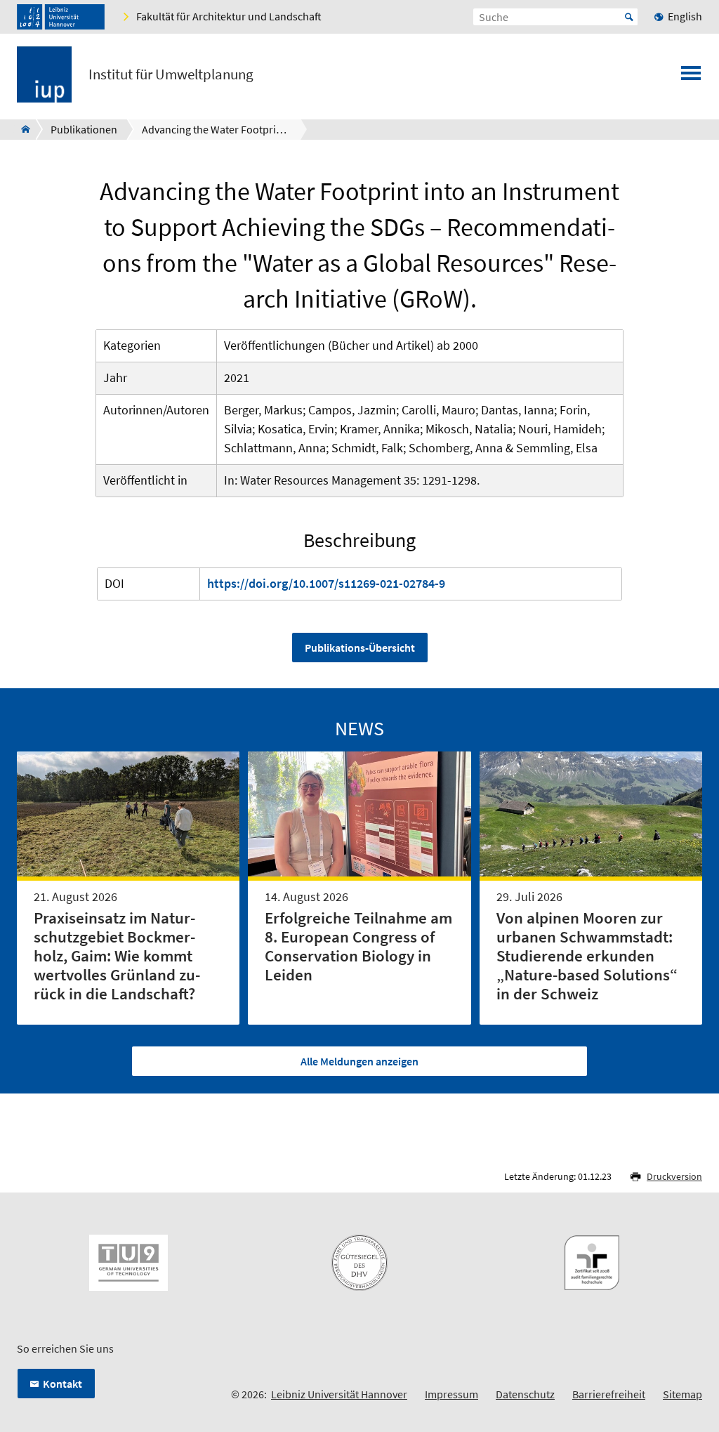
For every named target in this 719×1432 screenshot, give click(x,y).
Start (629, 16)
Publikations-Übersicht (360, 648)
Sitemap (682, 1394)
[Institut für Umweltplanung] (21, 129)
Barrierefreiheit (608, 1394)
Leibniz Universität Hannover (339, 1394)
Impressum (451, 1394)
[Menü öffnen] (691, 77)
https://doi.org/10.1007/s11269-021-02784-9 (326, 583)
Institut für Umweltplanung (170, 74)
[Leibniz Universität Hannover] (61, 16)
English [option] (685, 16)
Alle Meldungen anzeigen (359, 1061)
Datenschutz (525, 1394)
